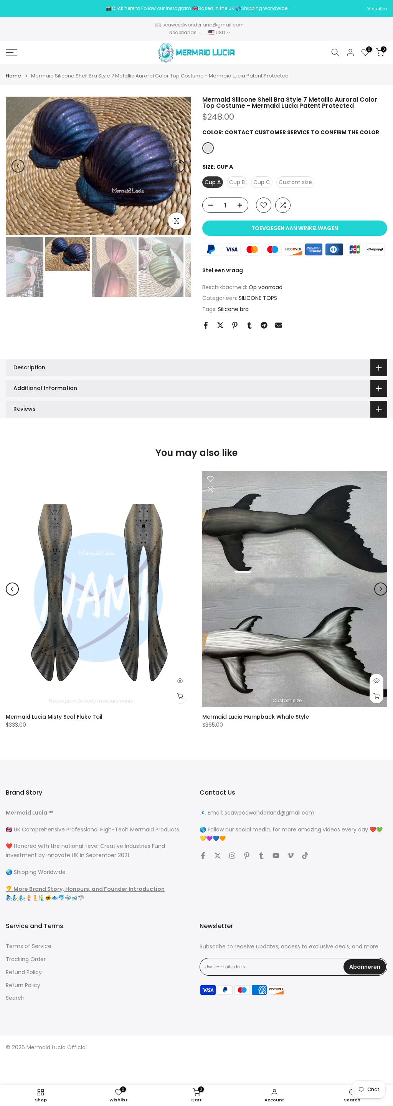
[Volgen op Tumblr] (261, 855)
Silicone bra (233, 309)
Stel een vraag (222, 270)
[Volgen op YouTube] (275, 855)
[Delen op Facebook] (205, 325)
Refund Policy (24, 972)
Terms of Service (28, 946)
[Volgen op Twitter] (217, 855)
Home (13, 75)
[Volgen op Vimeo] (290, 855)
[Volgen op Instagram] (232, 855)
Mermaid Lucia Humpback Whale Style (255, 717)
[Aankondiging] (196, 8)
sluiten (17, 9)
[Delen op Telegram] (264, 325)
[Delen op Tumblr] (249, 325)
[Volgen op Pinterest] (246, 855)
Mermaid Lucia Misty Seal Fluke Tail (54, 717)
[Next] (178, 166)
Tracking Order (26, 959)
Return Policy (23, 985)
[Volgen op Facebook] (203, 855)
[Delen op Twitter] (220, 325)
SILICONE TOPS (258, 298)
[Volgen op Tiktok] (305, 855)
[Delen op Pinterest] (234, 325)
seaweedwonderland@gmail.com (203, 24)
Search (15, 998)
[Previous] (18, 166)
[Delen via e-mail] (278, 325)
